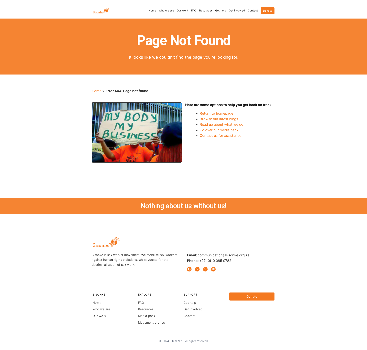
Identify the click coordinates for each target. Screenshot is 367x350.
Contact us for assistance (220, 136)
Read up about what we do (221, 124)
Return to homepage (216, 113)
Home (96, 91)
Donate (267, 10)
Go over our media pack (219, 130)
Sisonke (177, 341)
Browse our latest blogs (219, 119)
